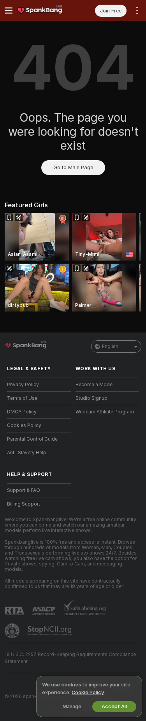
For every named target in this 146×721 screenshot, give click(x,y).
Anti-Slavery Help (26, 452)
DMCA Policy (22, 412)
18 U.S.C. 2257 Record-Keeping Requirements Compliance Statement (70, 658)
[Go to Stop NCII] (50, 630)
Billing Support (23, 504)
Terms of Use (22, 398)
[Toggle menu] (8, 10)
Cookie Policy (88, 692)
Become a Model (95, 384)
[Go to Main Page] (45, 10)
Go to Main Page (73, 167)
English (110, 346)
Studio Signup (91, 398)
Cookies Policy (24, 425)
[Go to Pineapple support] (13, 630)
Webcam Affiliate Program (105, 412)
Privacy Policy (23, 384)
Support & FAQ (23, 490)
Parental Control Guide (32, 439)
